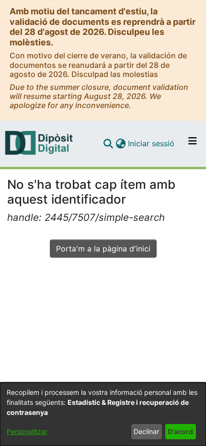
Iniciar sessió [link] (151, 143)
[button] (108, 143)
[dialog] (103, 414)
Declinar (146, 431)
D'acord (180, 431)
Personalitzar (27, 431)
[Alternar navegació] (192, 143)
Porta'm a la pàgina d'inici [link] (103, 248)
